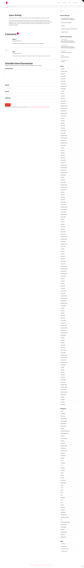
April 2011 (63, 256)
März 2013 (63, 199)
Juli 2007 (62, 367)
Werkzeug (63, 534)
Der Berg (63, 25)
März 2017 (63, 98)
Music (62, 499)
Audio (62, 411)
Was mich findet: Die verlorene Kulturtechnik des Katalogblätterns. (68, 19)
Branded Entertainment (65, 430)
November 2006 (64, 387)
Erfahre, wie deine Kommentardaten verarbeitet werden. (38, 106)
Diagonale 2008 (64, 445)
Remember (63, 507)
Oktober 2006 (63, 389)
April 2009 (63, 315)
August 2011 (63, 246)
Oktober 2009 (63, 300)
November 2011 (64, 239)
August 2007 (63, 364)
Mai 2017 (62, 93)
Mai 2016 (62, 123)
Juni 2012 (63, 221)
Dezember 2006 (64, 384)
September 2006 (64, 391)
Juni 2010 (63, 280)
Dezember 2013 (64, 184)
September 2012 (64, 214)
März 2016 (63, 128)
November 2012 (64, 209)
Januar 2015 (63, 162)
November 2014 (64, 167)
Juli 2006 (62, 396)
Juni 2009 (63, 310)
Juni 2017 (63, 91)
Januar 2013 (63, 204)
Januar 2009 (63, 322)
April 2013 (63, 197)
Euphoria (62, 458)
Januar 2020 (63, 76)
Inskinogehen (63, 482)
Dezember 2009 (64, 295)
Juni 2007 (63, 369)
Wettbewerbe (63, 536)
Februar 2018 (63, 83)
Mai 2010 (62, 283)
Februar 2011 (63, 261)
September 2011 (64, 243)
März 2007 (63, 377)
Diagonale (63, 443)
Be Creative (63, 416)
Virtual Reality (63, 527)
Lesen (62, 490)
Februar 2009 (63, 320)
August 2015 (63, 145)
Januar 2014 (63, 182)
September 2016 (64, 113)
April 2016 (63, 125)
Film (62, 460)
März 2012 (63, 229)
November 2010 (64, 268)
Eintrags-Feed (64, 546)
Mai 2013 (62, 194)
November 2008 (64, 327)
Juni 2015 (63, 150)
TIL (61, 519)
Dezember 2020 (64, 71)
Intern (62, 485)
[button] (83, 1)
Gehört (62, 472)
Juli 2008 (62, 337)
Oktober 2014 (63, 169)
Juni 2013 (63, 192)
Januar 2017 (63, 103)
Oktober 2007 (63, 359)
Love (62, 495)
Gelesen (62, 475)
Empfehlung (63, 455)
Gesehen (62, 477)
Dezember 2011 (64, 236)
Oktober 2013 (63, 189)
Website (8, 98)
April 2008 (63, 345)
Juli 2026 (62, 68)
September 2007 (64, 362)
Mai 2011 (62, 253)
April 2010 (63, 285)
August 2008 (63, 335)
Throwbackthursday (65, 517)
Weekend (62, 529)
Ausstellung (63, 413)
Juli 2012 (62, 219)
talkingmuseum (64, 514)
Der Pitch (63, 440)
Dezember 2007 (64, 355)
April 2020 (63, 73)
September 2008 (64, 332)
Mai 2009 (62, 313)
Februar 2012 (63, 231)
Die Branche (63, 448)
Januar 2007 (63, 382)
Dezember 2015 (64, 135)
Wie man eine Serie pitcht (66, 52)
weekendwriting (64, 532)
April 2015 (63, 155)
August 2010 (63, 276)
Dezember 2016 (64, 105)
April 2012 (63, 226)
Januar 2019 (63, 78)
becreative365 (63, 423)
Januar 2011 (63, 263)
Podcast (62, 504)
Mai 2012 (62, 224)
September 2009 (64, 303)
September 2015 (64, 142)
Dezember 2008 (64, 325)
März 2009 (63, 317)
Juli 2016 (62, 118)
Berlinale (62, 428)
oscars (62, 502)
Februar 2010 (63, 290)
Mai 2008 (62, 342)
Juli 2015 (62, 147)
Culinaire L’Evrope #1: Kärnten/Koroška (69, 28)
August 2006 (63, 394)
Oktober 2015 (63, 140)
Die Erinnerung (64, 450)
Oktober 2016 (63, 110)
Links (62, 492)
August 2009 (63, 305)
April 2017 (63, 95)
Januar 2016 (63, 132)
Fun (61, 465)
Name (7, 85)
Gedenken (63, 467)
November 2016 (64, 108)
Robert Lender (64, 39)
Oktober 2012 (63, 211)
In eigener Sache (64, 32)
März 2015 (63, 157)
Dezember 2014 (64, 165)
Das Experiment (64, 438)
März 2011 (63, 258)
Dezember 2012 (64, 206)
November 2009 (64, 298)
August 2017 (63, 88)
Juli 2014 (62, 177)
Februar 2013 (63, 202)
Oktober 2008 (63, 330)
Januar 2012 (63, 234)
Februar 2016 (63, 130)
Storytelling (63, 512)
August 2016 (63, 115)
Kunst (62, 487)
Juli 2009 (62, 308)
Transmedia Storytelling (65, 522)
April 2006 (63, 404)
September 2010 (64, 273)
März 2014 (63, 179)
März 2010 (63, 288)
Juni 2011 (63, 251)
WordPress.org (64, 551)
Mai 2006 (62, 401)
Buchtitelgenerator (64, 433)
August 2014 (63, 174)
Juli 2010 (62, 278)
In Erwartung (63, 480)
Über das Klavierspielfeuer (66, 22)
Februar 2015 (63, 160)
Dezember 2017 (64, 86)
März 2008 (63, 347)
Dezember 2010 (64, 266)
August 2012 (63, 216)
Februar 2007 (63, 379)
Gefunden (63, 470)
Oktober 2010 (63, 271)
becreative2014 (64, 418)
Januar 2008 (63, 352)
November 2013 (64, 187)
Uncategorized (63, 524)
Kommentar (9, 68)
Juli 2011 (62, 248)
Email (7, 91)
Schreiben (63, 509)
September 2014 (64, 172)
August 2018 (63, 81)
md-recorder (15, 17)
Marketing (63, 497)
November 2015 (64, 137)
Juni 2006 (63, 399)
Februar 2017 (63, 100)
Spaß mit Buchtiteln (65, 57)
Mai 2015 (62, 152)
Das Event (63, 435)
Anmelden (63, 543)
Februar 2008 (63, 350)
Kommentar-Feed (64, 548)
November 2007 (64, 357)
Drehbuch (63, 453)
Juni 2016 (63, 120)
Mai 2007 (62, 372)
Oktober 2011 (63, 241)
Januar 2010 (63, 293)
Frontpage (63, 462)
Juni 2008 (63, 340)
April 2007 (63, 374)
